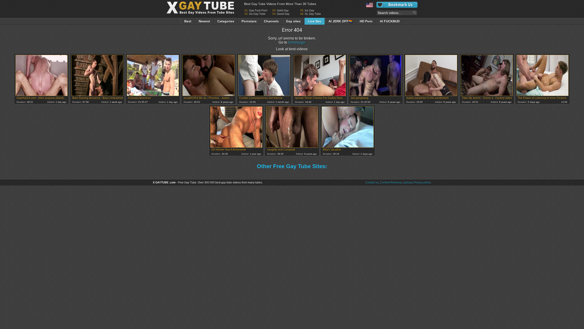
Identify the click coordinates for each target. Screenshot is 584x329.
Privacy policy (422, 182)
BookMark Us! (396, 5)
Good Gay (283, 14)
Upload (407, 182)
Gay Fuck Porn (258, 10)
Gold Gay (283, 10)
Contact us (372, 182)
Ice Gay (309, 10)
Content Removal (391, 182)
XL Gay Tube (313, 14)
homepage (296, 42)
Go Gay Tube (257, 14)
